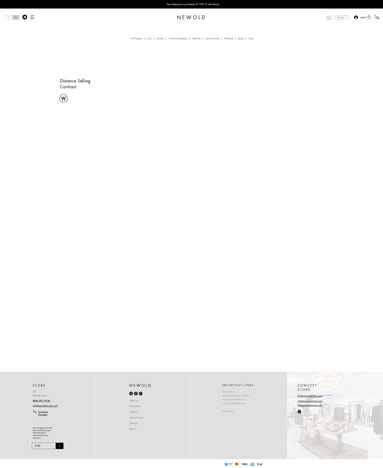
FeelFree (133, 411)
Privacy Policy (227, 411)
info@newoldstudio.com (229, 80)
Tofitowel (134, 423)
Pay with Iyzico (40, 395)
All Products (135, 406)
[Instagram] (131, 393)
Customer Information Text (233, 403)
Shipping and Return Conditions (235, 396)
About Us (134, 400)
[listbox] (342, 17)
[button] (32, 17)
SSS (34, 392)
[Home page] (24, 17)
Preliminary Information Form (234, 399)
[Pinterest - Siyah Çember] (140, 393)
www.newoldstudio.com (259, 165)
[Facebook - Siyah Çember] (136, 393)
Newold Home (137, 417)
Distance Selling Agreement (234, 407)
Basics (132, 428)
